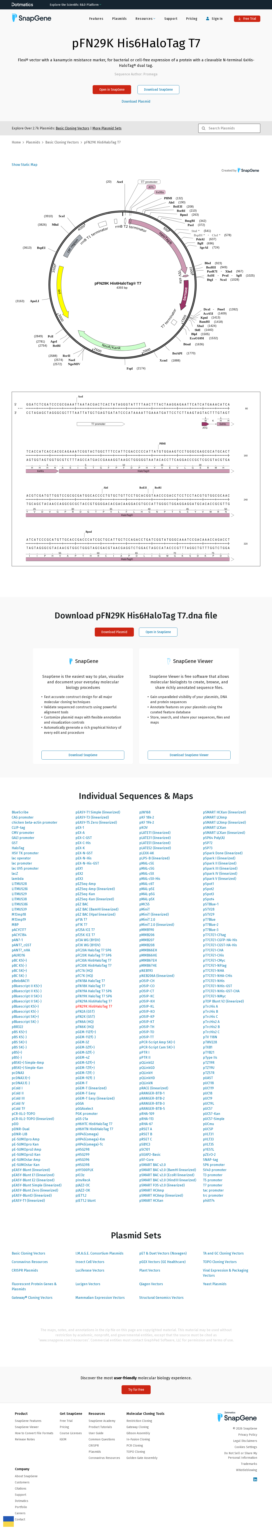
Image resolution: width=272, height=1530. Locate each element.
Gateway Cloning (137, 1427)
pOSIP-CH (146, 981)
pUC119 (208, 1088)
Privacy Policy (247, 1435)
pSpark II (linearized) (219, 863)
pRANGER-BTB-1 (151, 1093)
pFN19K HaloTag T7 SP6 (93, 996)
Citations (20, 1488)
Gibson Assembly (138, 1433)
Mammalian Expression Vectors (100, 1298)
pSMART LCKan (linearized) (224, 833)
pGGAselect (84, 1109)
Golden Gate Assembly (141, 1458)
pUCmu (208, 1124)
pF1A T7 (81, 920)
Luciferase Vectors (89, 1270)
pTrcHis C (210, 1017)
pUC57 (207, 1109)
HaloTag (18, 848)
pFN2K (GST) (85, 1017)
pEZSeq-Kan (85, 894)
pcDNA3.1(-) (21, 1083)
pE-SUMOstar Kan (26, 1165)
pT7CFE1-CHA (213, 950)
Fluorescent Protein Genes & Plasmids (34, 1286)
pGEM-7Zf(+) (85, 1068)
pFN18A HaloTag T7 (90, 981)
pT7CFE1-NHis (214, 981)
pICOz (80, 1175)
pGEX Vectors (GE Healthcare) (162, 1262)
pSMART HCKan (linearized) (224, 812)
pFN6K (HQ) (84, 1027)
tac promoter (213, 1190)
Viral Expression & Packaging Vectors (225, 1273)
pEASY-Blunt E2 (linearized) (33, 1180)
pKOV (143, 828)
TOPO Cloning (135, 1452)
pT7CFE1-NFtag (215, 966)
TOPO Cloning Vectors (220, 1262)
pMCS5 (144, 904)
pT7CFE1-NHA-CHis (217, 976)
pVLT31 (208, 1134)
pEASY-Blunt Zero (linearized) (35, 1190)
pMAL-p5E (146, 889)
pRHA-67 (146, 1124)
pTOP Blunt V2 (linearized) (223, 1001)
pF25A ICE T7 (85, 930)
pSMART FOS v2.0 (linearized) (162, 1185)
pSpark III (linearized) (220, 868)
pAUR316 (18, 955)
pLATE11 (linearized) (154, 833)
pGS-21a (81, 1119)
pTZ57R (208, 1073)
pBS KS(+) (19, 1032)
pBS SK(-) (19, 1047)
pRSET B (145, 1134)
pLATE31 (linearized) (155, 838)
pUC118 (208, 1083)
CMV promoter (23, 833)
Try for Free (136, 1390)
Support (170, 19)
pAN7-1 (17, 940)
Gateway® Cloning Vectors (32, 1298)
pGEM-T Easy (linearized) (95, 1098)
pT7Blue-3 (210, 930)
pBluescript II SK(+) (27, 996)
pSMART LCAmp (215, 817)
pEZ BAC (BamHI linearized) (96, 909)
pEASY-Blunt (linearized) (31, 1170)
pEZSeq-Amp (85, 884)
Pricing (191, 19)
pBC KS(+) (19, 960)
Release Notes (25, 1439)
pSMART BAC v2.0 (152, 1165)
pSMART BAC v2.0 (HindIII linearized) (167, 1180)
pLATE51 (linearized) (154, 843)
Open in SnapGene (112, 89)
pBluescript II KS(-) (26, 991)
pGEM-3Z (82, 1042)
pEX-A (80, 833)
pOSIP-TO (146, 1032)
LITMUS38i (20, 904)
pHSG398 (82, 1165)
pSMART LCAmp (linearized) (224, 822)
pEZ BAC (81, 904)
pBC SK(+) (19, 971)
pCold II (18, 1093)
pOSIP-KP (146, 1017)
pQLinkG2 (146, 1063)
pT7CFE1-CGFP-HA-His (220, 940)
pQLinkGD (147, 1068)
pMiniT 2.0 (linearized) (156, 925)
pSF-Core (146, 1160)
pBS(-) (17, 1057)
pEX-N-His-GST (87, 863)
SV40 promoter (215, 1170)
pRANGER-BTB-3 (152, 1103)
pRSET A (145, 1129)
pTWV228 (210, 1042)
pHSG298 (82, 1149)
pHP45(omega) (86, 1134)
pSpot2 (208, 889)
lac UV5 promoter (25, 868)
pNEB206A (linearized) (156, 976)
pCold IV (18, 1103)
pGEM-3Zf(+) (85, 1047)
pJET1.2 (80, 1195)
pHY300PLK (84, 1170)
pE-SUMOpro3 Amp (26, 1149)
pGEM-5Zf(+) (85, 1063)
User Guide (96, 1433)
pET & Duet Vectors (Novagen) (163, 1253)
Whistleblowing (246, 1470)
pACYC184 (19, 935)
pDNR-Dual (20, 1129)
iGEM (63, 1439)
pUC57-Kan (211, 1114)
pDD (15, 1124)
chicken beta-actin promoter (34, 822)
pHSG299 (82, 1155)
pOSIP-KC (146, 996)
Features (96, 19)
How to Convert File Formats (34, 1433)
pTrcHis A (210, 1006)
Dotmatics (21, 1501)
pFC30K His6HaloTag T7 (93, 966)
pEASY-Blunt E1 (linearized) (33, 1175)
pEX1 (79, 868)
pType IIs (210, 1057)
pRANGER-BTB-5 (152, 1109)
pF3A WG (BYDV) (87, 940)
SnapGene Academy (102, 1421)
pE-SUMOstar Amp (26, 1160)
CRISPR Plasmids (25, 1270)
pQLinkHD (147, 1078)
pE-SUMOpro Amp (26, 1139)
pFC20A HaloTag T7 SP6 (93, 950)
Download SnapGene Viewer (189, 755)
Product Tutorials (100, 1427)
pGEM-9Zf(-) (85, 1078)
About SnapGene (26, 1476)
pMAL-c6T (146, 884)
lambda (18, 879)
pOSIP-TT (146, 1037)
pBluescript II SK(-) (26, 1001)
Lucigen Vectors (87, 1284)
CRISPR (94, 1445)
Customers (22, 1482)
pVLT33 (208, 1139)
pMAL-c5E (146, 863)
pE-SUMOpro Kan (25, 1144)
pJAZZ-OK (82, 1190)
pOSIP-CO (146, 986)
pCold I (17, 1088)
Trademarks (249, 1464)
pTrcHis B (210, 1011)
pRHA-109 (146, 1114)
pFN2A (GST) (85, 1011)
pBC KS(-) (19, 966)
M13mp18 (19, 914)
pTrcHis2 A (211, 1022)
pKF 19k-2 (146, 822)
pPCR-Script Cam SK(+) (157, 1047)
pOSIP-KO (147, 1011)
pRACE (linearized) (153, 1088)
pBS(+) (17, 1052)
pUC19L (208, 1103)
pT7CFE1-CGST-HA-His (220, 945)
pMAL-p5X (146, 899)
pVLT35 (208, 1144)
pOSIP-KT (146, 1022)
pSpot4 (208, 899)
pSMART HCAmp (151, 1190)
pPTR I (144, 1052)
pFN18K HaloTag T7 (90, 986)
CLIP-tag (18, 828)
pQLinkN (146, 1083)
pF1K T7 (81, 925)
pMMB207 (146, 940)
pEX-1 (79, 828)
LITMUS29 (19, 894)
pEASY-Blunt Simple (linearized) (36, 1185)
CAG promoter (23, 817)
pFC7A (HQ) (84, 971)
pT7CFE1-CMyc (214, 960)
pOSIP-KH (147, 1001)
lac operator (21, 858)
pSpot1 (208, 884)
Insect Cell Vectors (89, 1262)
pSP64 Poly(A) (214, 838)
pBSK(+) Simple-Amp (28, 1063)
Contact (20, 1519)
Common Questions (102, 1439)
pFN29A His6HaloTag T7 (93, 1001)
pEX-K (80, 848)
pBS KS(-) (19, 1037)
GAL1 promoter (23, 838)
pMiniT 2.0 (147, 920)
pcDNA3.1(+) (21, 1078)
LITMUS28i (20, 889)
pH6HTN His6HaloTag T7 (94, 1129)
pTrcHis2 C (211, 1032)
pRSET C (145, 1139)
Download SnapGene (158, 89)
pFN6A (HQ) (84, 1022)
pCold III (18, 1098)
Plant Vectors (149, 1270)
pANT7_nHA (21, 950)
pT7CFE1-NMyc (214, 996)
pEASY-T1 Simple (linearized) (97, 812)
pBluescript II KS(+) (27, 986)
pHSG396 (82, 1160)
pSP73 (207, 848)
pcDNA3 (18, 1073)
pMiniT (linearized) (154, 914)
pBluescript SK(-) (25, 1022)
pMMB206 (146, 935)
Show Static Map (24, 165)
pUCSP (208, 1129)
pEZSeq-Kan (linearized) (94, 899)
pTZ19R (208, 1063)
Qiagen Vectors (151, 1284)
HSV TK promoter (25, 853)
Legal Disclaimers (245, 1441)
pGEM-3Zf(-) (84, 1052)
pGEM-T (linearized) (90, 1088)
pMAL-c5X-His (149, 879)
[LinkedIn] (255, 1480)
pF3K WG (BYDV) (87, 945)
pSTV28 (208, 909)
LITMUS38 (19, 899)
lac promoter (22, 863)
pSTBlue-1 (210, 904)
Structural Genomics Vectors (161, 1298)
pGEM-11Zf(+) (85, 1032)
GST (15, 843)
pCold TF (18, 1109)
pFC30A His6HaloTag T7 (93, 960)
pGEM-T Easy (85, 1093)
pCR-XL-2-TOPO (23, 1114)
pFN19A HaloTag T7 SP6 (93, 991)
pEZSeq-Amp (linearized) (95, 889)
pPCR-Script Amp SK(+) (157, 1042)
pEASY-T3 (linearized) (92, 817)
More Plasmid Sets (107, 128)
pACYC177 (19, 930)
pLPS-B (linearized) (154, 858)
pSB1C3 (144, 1144)
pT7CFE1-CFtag (214, 935)
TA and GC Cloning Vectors (223, 1253)
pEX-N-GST (84, 853)
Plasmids (119, 19)
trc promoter (213, 1195)
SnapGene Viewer (27, 1427)
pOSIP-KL (146, 1006)
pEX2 (79, 874)
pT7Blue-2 (210, 925)
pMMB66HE (148, 955)
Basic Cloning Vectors (28, 1253)
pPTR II (144, 1057)
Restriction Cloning (139, 1421)
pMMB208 (146, 945)
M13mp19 (19, 920)
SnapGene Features (28, 1421)
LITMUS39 (19, 909)
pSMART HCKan (151, 1201)
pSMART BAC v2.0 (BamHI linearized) (167, 1170)
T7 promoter (212, 1185)
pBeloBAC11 (20, 981)
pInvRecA (82, 1180)
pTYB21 (208, 1052)
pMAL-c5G (146, 868)
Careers (20, 1513)
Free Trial (249, 19)
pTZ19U (208, 1068)
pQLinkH (146, 1073)
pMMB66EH (148, 950)
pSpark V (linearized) (219, 879)
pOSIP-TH (146, 1027)
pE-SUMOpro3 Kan (26, 1155)
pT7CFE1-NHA (213, 971)
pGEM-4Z (82, 1057)
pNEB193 (146, 971)
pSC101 (144, 1149)
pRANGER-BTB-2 (152, 1098)
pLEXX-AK (146, 853)
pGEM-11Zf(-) (85, 1037)
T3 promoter (212, 1175)
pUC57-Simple (213, 1119)
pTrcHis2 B (211, 1027)
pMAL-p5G (147, 894)
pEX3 (79, 879)
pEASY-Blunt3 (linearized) (32, 1195)
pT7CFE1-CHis (213, 955)
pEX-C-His (83, 843)
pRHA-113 (146, 1119)
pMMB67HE (148, 966)
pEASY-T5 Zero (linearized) (96, 822)
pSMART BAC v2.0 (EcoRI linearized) (166, 1175)
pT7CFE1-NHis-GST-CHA (221, 991)
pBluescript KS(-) (25, 1011)
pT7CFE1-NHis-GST (217, 986)
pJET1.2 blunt (85, 1201)
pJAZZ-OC (82, 1185)
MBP (15, 925)
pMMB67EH (148, 960)
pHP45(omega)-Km (90, 1139)
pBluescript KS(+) (25, 1006)
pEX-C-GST (83, 838)
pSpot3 (208, 894)
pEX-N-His (83, 858)
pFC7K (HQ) (84, 976)
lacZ (15, 874)
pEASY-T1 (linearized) (28, 1201)
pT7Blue (209, 920)
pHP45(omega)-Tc (89, 1144)
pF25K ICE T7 (85, 935)
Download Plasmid (136, 101)
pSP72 (207, 843)
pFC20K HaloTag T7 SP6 (93, 955)
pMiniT (144, 909)
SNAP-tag (210, 1160)
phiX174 (209, 1201)
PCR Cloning (134, 1445)
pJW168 (144, 812)
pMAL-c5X (146, 874)
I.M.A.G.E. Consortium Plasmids (99, 1253)
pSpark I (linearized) (219, 858)
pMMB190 (146, 930)
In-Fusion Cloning (138, 1439)
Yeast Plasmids (215, 1284)
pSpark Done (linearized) (222, 853)
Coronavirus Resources (30, 1262)
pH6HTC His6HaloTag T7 (93, 1124)
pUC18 (207, 1093)
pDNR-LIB (19, 1134)
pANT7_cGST (21, 945)
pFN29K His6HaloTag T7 (93, 1006)
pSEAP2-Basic (150, 1155)
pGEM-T (81, 1083)
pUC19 (207, 1098)
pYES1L (208, 1149)
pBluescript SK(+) (25, 1017)
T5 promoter (212, 1180)
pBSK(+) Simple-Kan (27, 1068)
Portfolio (21, 1507)
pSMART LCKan (214, 828)
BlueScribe (20, 812)
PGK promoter (86, 1114)
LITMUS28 (19, 884)
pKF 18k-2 (146, 817)
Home (16, 142)
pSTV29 (208, 914)
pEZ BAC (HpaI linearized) (95, 914)
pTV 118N (210, 1037)
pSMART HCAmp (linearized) (161, 1195)
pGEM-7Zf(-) (84, 1073)
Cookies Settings (246, 1447)
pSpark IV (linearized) (220, 874)
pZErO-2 (209, 1155)
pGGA (79, 1103)
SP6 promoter (214, 1165)
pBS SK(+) (19, 1042)
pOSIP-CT (146, 991)
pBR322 (17, 1027)
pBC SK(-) (19, 976)
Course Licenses (71, 1433)
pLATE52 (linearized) (155, 848)
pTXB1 (207, 1047)
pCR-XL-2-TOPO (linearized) (33, 1119)
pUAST (208, 1078)
